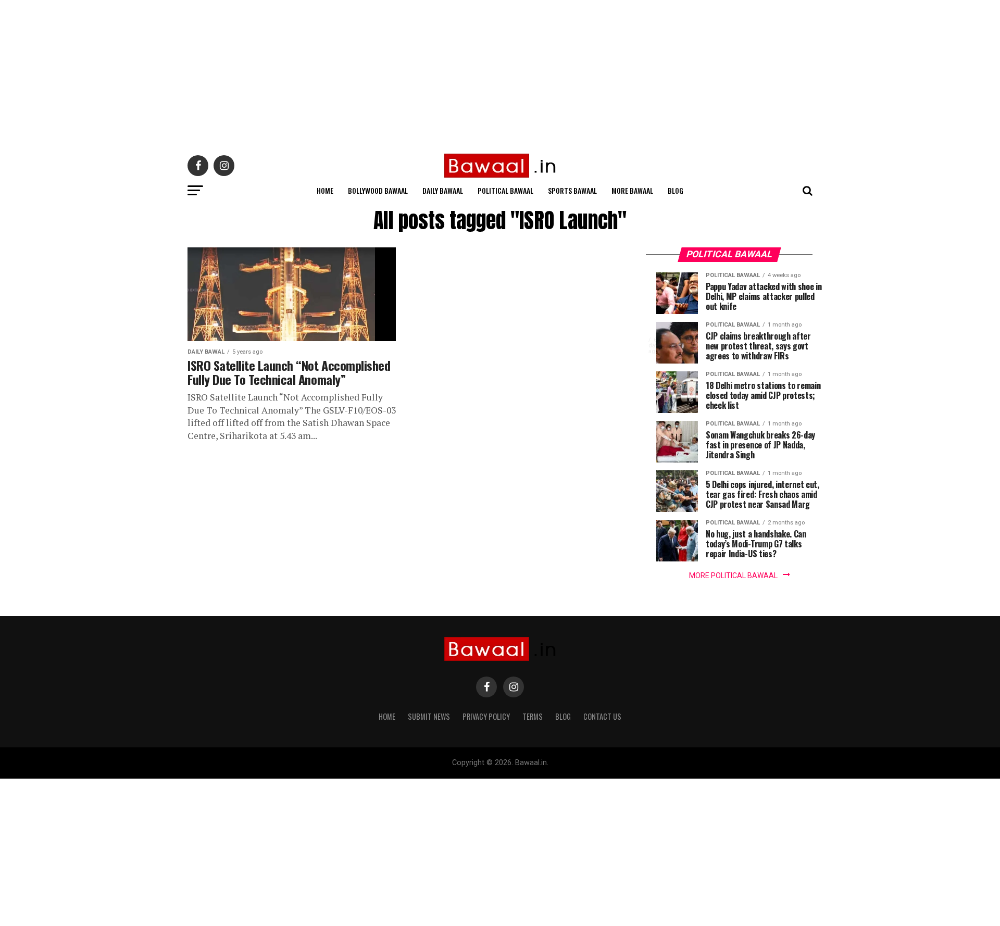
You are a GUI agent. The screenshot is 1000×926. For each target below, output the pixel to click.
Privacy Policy (486, 716)
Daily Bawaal (442, 190)
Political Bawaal (505, 190)
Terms (532, 716)
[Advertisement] (312, 73)
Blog (675, 190)
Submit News (429, 716)
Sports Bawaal (572, 190)
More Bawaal (632, 190)
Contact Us (602, 716)
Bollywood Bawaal (378, 190)
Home (325, 190)
